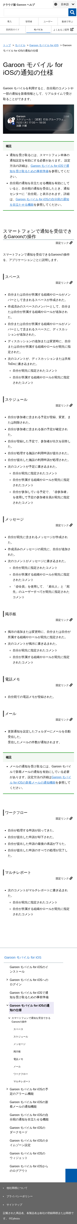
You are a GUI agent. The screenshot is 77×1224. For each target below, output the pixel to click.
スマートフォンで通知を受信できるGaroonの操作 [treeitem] (31, 1020)
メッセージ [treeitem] (19, 1044)
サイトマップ (14, 1204)
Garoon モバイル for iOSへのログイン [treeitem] (29, 982)
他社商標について (17, 1187)
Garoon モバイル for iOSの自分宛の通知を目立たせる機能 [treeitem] (29, 1117)
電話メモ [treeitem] (18, 1059)
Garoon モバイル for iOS (43, 45)
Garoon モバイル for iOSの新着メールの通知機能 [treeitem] (29, 1104)
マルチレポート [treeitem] (21, 1081)
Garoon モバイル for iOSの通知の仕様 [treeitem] (30, 1008)
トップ (7, 45)
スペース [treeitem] (18, 1029)
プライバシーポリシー (20, 1196)
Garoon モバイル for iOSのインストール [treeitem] (29, 969)
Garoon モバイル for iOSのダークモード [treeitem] (27, 1130)
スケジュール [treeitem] (20, 1036)
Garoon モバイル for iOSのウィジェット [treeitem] (27, 1155)
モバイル (20, 45)
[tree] (33, 1069)
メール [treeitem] (17, 1066)
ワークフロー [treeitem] (20, 1074)
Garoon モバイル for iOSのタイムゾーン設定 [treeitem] (29, 1143)
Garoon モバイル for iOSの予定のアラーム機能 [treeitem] (29, 1091)
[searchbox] (36, 12)
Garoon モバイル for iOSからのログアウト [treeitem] (29, 1168)
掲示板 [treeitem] (17, 1051)
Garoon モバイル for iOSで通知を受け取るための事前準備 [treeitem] (29, 995)
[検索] (72, 12)
